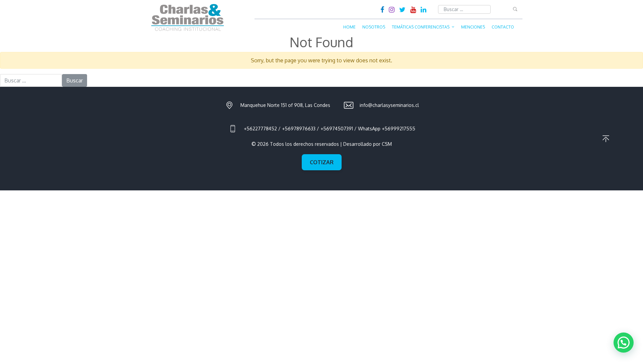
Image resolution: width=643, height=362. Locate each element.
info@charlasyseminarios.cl (389, 105)
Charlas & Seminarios (187, 17)
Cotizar (322, 162)
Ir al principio (606, 139)
